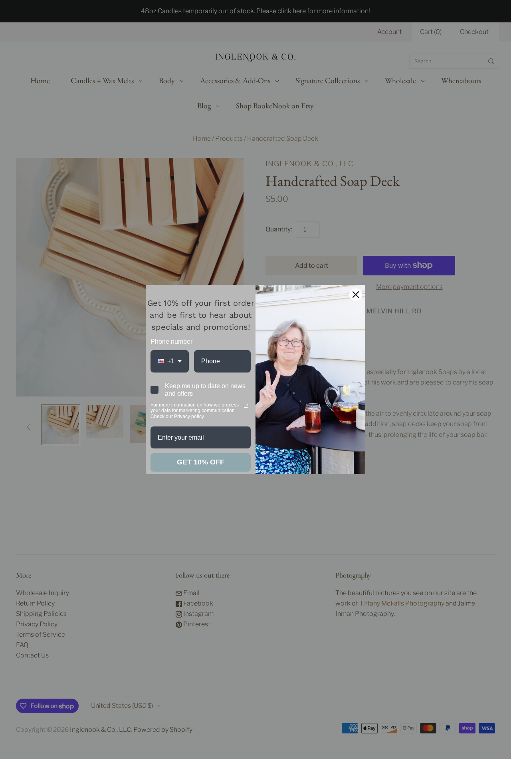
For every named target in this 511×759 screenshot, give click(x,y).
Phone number (171, 341)
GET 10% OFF (200, 462)
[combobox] (170, 361)
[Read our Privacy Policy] (246, 405)
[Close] (355, 294)
